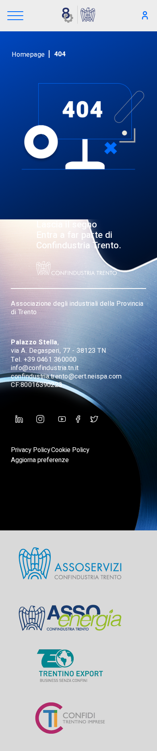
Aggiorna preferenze (40, 460)
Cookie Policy (70, 450)
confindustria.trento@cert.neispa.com (66, 376)
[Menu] (15, 16)
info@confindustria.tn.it (45, 368)
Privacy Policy (30, 450)
